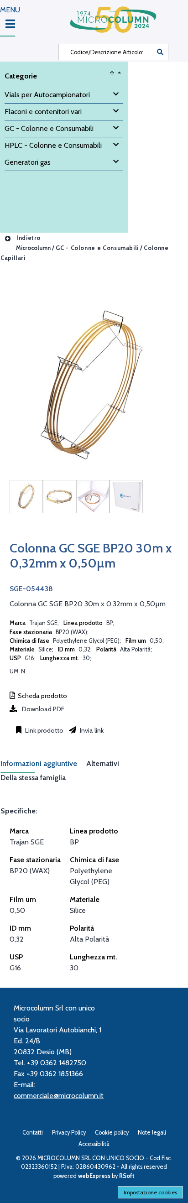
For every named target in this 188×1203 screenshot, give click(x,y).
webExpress (94, 1175)
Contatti (32, 1132)
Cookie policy (112, 1132)
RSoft (127, 1175)
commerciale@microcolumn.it (59, 1095)
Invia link (91, 730)
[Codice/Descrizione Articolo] (160, 52)
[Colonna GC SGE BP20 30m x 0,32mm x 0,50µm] (26, 496)
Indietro (28, 237)
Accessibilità (94, 1144)
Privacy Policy (69, 1132)
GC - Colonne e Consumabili (97, 248)
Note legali (152, 1132)
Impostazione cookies (150, 1192)
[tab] (43, 766)
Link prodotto (43, 730)
